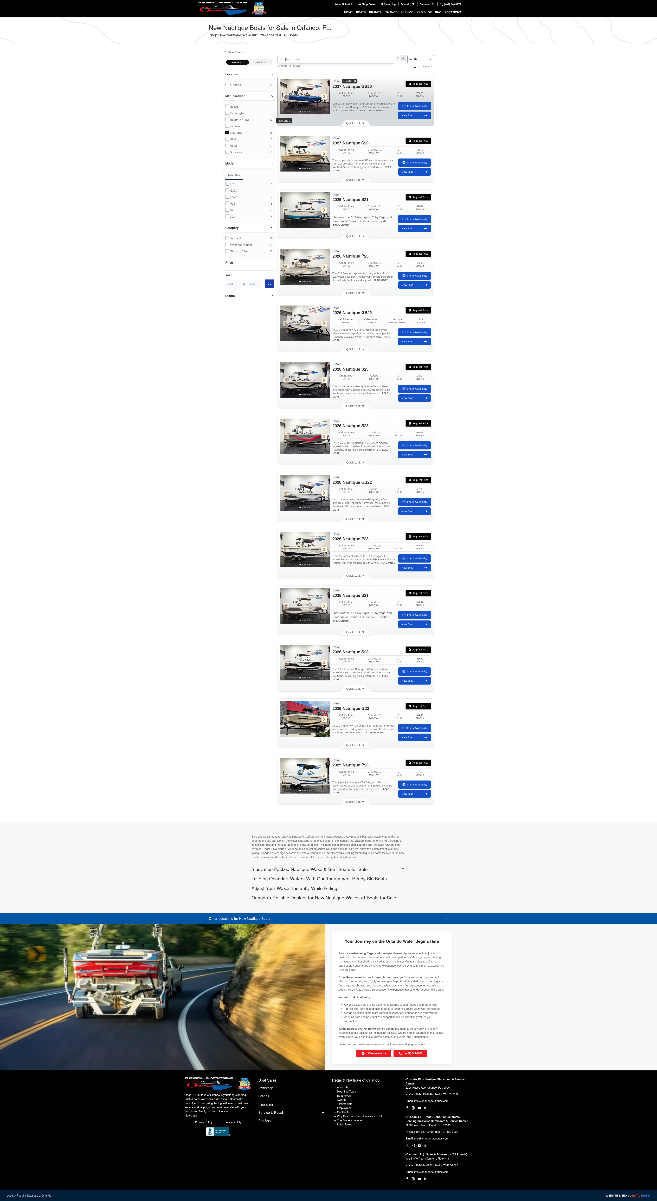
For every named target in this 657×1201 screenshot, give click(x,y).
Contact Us (344, 1112)
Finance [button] (391, 12)
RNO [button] (438, 12)
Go (269, 283)
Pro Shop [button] (424, 12)
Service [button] (407, 12)
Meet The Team (346, 1091)
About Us (342, 1087)
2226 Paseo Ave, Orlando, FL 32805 (427, 1087)
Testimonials (344, 1104)
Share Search (425, 66)
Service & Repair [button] (271, 1112)
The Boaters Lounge (349, 1120)
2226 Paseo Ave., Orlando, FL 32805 (427, 1125)
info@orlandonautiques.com (431, 1101)
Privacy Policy (203, 1122)
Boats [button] (361, 12)
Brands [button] (375, 12)
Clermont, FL (427, 4)
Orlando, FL (408, 4)
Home (348, 12)
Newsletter (191, 1115)
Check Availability (417, 106)
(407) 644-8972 (452, 4)
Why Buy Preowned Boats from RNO (359, 1116)
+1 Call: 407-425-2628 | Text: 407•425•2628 (432, 1094)
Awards (341, 1100)
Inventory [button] (265, 1087)
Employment (344, 1108)
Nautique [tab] (234, 174)
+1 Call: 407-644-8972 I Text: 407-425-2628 (431, 1132)
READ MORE (376, 110)
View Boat (407, 115)
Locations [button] (453, 12)
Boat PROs (344, 1096)
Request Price (420, 83)
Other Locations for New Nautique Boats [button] (239, 918)
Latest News (344, 1124)
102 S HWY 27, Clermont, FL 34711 (427, 1158)
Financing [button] (265, 1104)
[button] (286, 96)
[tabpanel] (249, 200)
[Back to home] (232, 8)
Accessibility (233, 1122)
